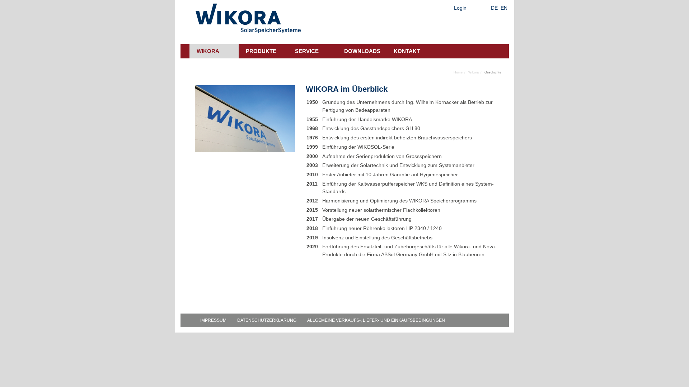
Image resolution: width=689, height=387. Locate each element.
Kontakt (407, 51)
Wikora (208, 51)
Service (307, 51)
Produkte (261, 51)
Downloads (362, 51)
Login (460, 8)
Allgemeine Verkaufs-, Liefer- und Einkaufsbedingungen (376, 320)
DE (494, 8)
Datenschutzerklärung (266, 320)
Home (458, 72)
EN (504, 8)
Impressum (213, 320)
